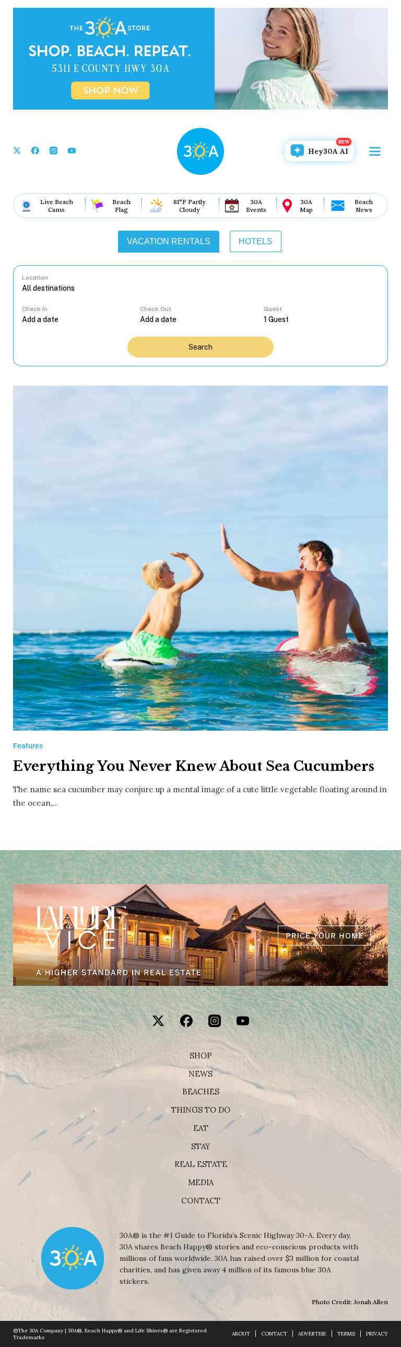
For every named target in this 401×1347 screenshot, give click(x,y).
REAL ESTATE (200, 1164)
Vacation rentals (168, 241)
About (241, 1333)
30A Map (306, 205)
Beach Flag (121, 205)
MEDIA (201, 1182)
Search (200, 347)
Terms (346, 1333)
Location (35, 277)
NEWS (200, 1074)
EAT (200, 1128)
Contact (200, 1201)
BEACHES (200, 1091)
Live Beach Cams (56, 205)
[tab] (168, 242)
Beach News (364, 205)
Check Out (155, 309)
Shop (201, 1055)
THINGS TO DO (200, 1110)
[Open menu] (375, 151)
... (81, 319)
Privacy (377, 1333)
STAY (200, 1146)
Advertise (312, 1333)
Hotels (256, 241)
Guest (273, 309)
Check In (35, 309)
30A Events (256, 205)
